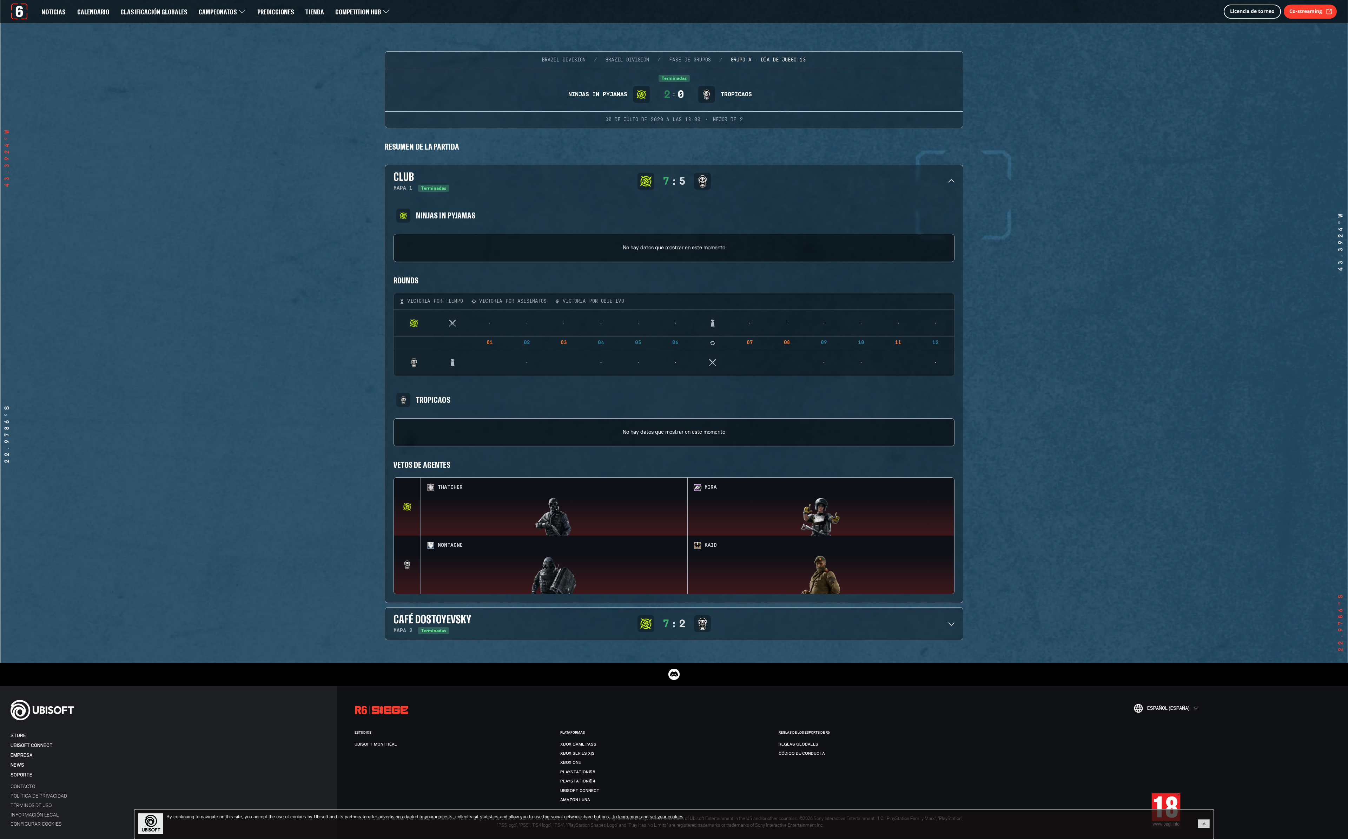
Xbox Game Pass (578, 744)
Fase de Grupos (690, 60)
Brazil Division (564, 60)
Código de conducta (802, 753)
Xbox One (570, 762)
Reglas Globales (798, 744)
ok (1204, 823)
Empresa (21, 755)
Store (18, 735)
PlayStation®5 (577, 771)
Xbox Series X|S (577, 753)
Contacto (23, 786)
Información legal (35, 814)
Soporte (21, 775)
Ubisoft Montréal (376, 744)
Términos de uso (31, 805)
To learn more (626, 816)
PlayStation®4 (578, 781)
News (17, 765)
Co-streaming (1305, 11)
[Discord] (674, 674)
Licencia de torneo (1252, 11)
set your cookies (666, 816)
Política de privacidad (39, 795)
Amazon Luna (575, 799)
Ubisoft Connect (32, 745)
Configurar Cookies (36, 823)
